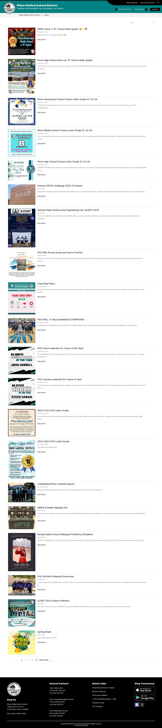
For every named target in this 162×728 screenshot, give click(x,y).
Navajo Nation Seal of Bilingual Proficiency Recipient (65, 534)
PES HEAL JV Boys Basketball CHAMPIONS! (60, 319)
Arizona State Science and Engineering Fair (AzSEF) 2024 (68, 210)
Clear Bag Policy (46, 283)
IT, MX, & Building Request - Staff (104, 699)
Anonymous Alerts (147, 3)
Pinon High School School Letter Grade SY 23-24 (63, 161)
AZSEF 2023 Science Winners (53, 600)
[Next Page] (36, 660)
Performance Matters (100, 695)
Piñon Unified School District (29, 15)
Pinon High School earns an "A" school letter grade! (64, 60)
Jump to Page (44, 660)
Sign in (155, 9)
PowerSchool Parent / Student (103, 688)
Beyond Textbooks (99, 691)
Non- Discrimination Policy (16, 713)
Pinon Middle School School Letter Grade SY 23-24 (64, 130)
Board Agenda (132, 3)
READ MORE (41, 39)
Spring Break (44, 631)
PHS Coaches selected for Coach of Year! (59, 379)
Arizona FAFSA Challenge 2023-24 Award (59, 185)
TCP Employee (97, 706)
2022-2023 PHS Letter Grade (53, 441)
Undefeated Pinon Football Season (55, 484)
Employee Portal (98, 703)
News (47, 15)
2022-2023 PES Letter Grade (53, 410)
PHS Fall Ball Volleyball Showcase (55, 576)
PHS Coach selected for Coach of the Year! (60, 348)
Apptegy (85, 725)
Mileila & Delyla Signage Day (52, 507)
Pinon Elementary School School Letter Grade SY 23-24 (67, 99)
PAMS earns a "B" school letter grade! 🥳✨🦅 (62, 29)
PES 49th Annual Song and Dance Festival (59, 252)
